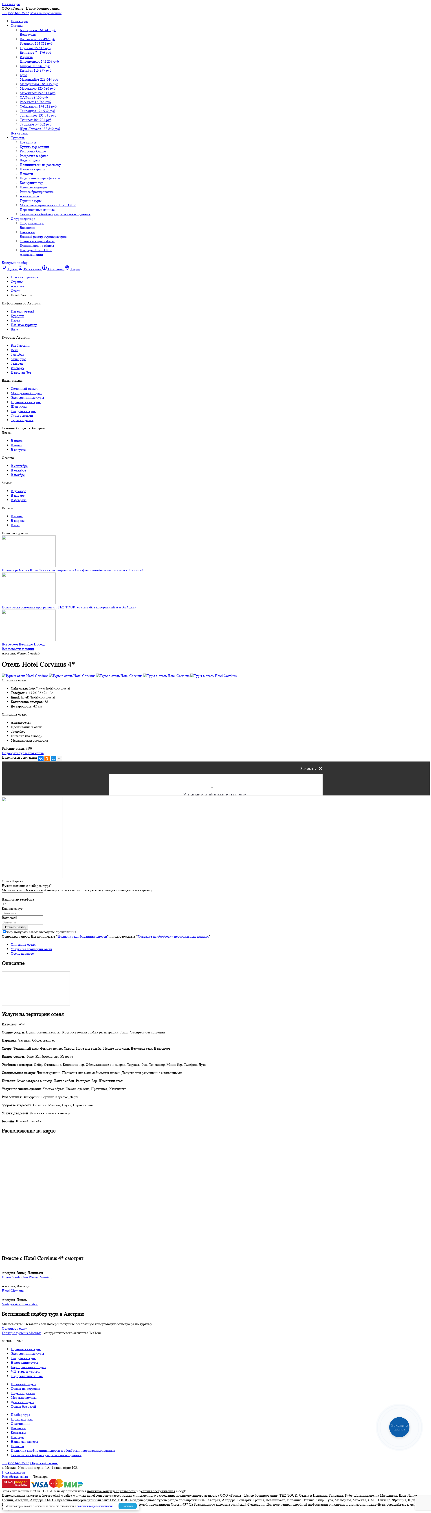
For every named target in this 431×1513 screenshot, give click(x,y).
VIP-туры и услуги (25, 1371)
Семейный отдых (24, 388)
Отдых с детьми (23, 1393)
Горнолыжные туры (26, 402)
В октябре (18, 470)
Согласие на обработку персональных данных (55, 214)
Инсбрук (17, 368)
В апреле (17, 520)
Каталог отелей (22, 311)
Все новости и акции (18, 649)
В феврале (18, 500)
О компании (20, 1423)
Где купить (28, 142)
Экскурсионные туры (27, 397)
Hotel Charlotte (13, 1290)
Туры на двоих (22, 420)
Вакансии (27, 227)
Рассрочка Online (33, 151)
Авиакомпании (31, 254)
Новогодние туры (24, 1362)
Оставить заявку (14, 1328)
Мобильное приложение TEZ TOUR (48, 205)
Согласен (128, 1506)
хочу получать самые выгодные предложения (41, 932)
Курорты (17, 316)
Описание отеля (23, 944)
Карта (15, 320)
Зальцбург (18, 359)
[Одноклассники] (47, 758)
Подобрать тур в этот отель (23, 753)
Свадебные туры (23, 411)
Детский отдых (22, 1402)
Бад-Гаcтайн (20, 345)
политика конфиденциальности (111, 1491)
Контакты (27, 232)
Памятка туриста (33, 169)
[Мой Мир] (53, 758)
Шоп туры (19, 406)
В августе (18, 449)
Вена (14, 350)
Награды (17, 1437)
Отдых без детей (23, 1406)
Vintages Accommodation (20, 1304)
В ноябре (18, 475)
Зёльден (17, 363)
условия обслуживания (157, 1491)
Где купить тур (13, 1472)
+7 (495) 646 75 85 (15, 13)
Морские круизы (24, 1397)
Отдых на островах (25, 1388)
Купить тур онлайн (34, 147)
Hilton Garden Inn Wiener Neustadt (27, 1277)
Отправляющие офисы (37, 241)
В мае (15, 525)
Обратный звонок (44, 1463)
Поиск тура (19, 21)
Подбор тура (20, 1414)
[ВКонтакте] (41, 758)
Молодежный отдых (26, 393)
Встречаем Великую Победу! (24, 644)
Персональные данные (37, 209)
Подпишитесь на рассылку (40, 165)
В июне (16, 440)
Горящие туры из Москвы (21, 1333)
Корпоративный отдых (28, 1367)
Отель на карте (22, 953)
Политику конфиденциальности (82, 936)
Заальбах (17, 354)
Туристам (18, 138)
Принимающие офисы (37, 245)
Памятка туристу (24, 325)
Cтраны (17, 25)
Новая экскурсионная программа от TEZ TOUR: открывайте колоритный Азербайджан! (70, 607)
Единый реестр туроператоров (43, 236)
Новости (26, 174)
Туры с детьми (22, 415)
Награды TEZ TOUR (36, 250)
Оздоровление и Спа (27, 1376)
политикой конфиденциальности (94, 1506)
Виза (14, 329)
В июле (16, 445)
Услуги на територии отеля (31, 949)
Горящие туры (31, 200)
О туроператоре (23, 218)
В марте (17, 516)
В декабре (18, 491)
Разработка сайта (15, 1476)
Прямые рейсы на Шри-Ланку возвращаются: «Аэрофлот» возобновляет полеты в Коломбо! (72, 570)
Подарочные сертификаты (40, 178)
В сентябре (19, 466)
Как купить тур (31, 183)
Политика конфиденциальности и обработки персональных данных (63, 1450)
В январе (17, 495)
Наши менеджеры (33, 187)
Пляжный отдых (23, 1384)
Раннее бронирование (36, 191)
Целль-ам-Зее (21, 372)
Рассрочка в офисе (34, 156)
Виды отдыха (30, 160)
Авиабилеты (29, 196)
